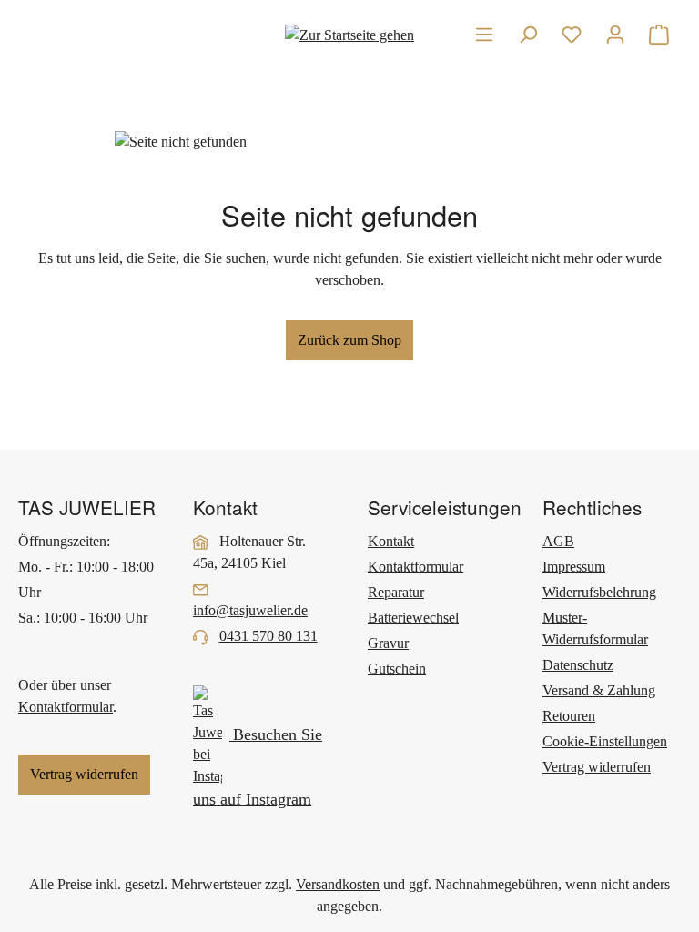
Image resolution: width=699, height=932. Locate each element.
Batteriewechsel (413, 617)
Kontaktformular (65, 706)
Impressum (573, 566)
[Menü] (484, 35)
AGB (558, 541)
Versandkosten (338, 884)
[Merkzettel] (571, 35)
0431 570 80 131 (268, 635)
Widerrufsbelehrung (599, 592)
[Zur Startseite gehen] (349, 34)
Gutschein (397, 668)
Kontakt (391, 541)
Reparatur (396, 592)
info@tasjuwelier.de (250, 610)
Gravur (388, 643)
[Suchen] (528, 35)
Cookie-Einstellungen (604, 741)
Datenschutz (577, 665)
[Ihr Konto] (615, 35)
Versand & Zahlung (598, 690)
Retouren (568, 716)
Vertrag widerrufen (84, 774)
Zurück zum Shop (349, 340)
